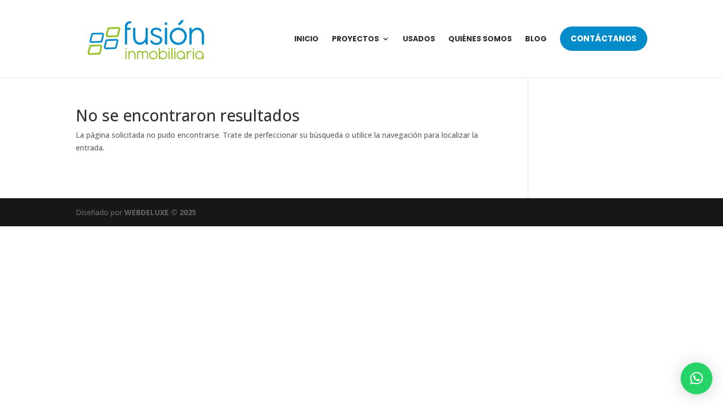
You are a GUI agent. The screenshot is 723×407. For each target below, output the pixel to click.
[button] (696, 378)
